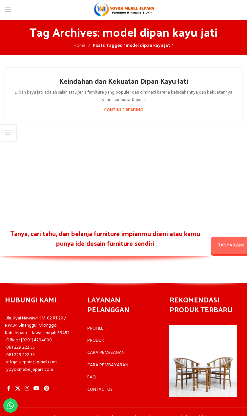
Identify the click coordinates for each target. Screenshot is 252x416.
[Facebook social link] (9, 388)
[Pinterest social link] (46, 388)
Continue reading (123, 110)
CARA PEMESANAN (106, 352)
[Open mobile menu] (8, 9)
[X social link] (17, 388)
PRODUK (95, 340)
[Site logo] (124, 10)
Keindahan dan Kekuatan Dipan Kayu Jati (123, 80)
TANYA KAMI (231, 245)
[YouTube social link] (37, 388)
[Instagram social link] (26, 388)
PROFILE (95, 328)
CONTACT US (100, 389)
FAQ (91, 377)
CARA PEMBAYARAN (107, 365)
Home (80, 45)
